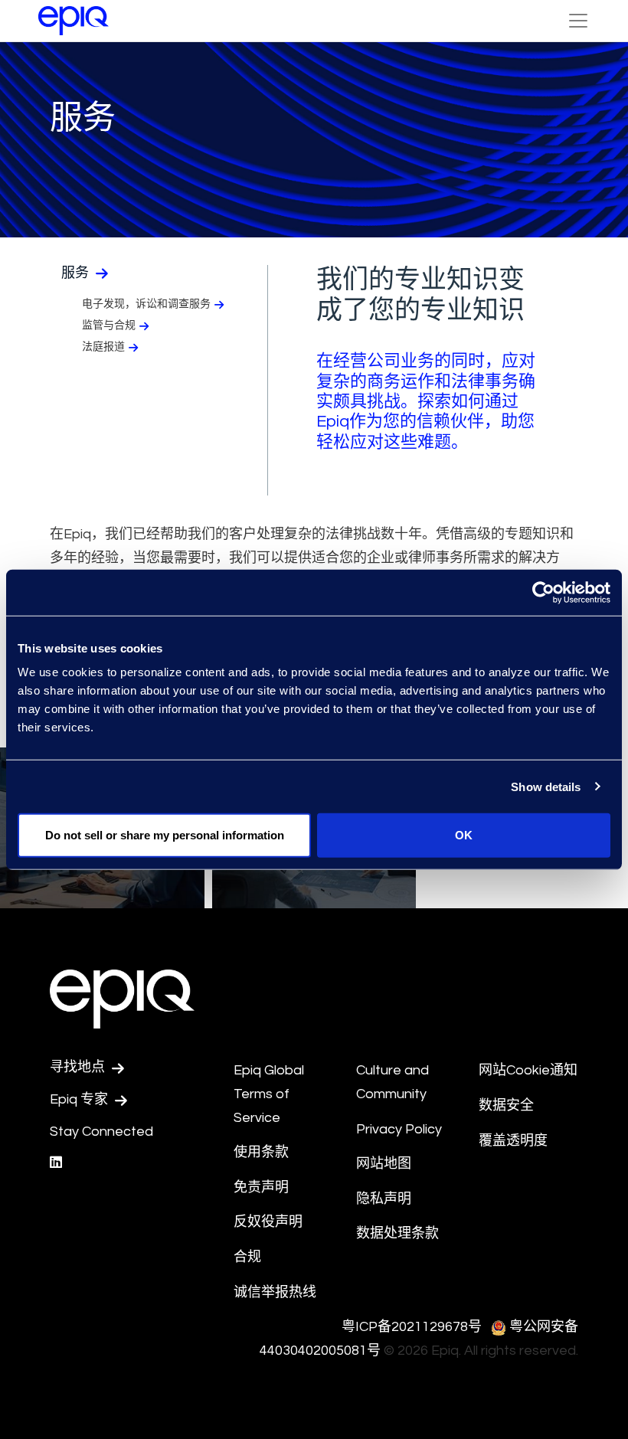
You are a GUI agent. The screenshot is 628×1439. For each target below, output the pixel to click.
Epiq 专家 (80, 1099)
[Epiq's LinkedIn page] (56, 1163)
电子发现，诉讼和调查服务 (146, 304)
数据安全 (506, 1105)
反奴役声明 (268, 1222)
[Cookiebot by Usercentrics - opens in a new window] (543, 592)
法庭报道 (103, 347)
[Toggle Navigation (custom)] (578, 20)
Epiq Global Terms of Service (269, 1093)
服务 (76, 273)
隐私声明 (383, 1199)
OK (464, 835)
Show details (546, 786)
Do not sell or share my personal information (164, 835)
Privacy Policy (399, 1129)
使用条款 (261, 1152)
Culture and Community (392, 1082)
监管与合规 (109, 325)
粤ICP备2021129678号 (412, 1327)
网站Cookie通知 (528, 1070)
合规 (247, 1257)
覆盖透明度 (513, 1140)
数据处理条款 (397, 1233)
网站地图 (383, 1163)
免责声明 (261, 1187)
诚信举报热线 (275, 1292)
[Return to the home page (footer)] (73, 20)
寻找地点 (79, 1067)
